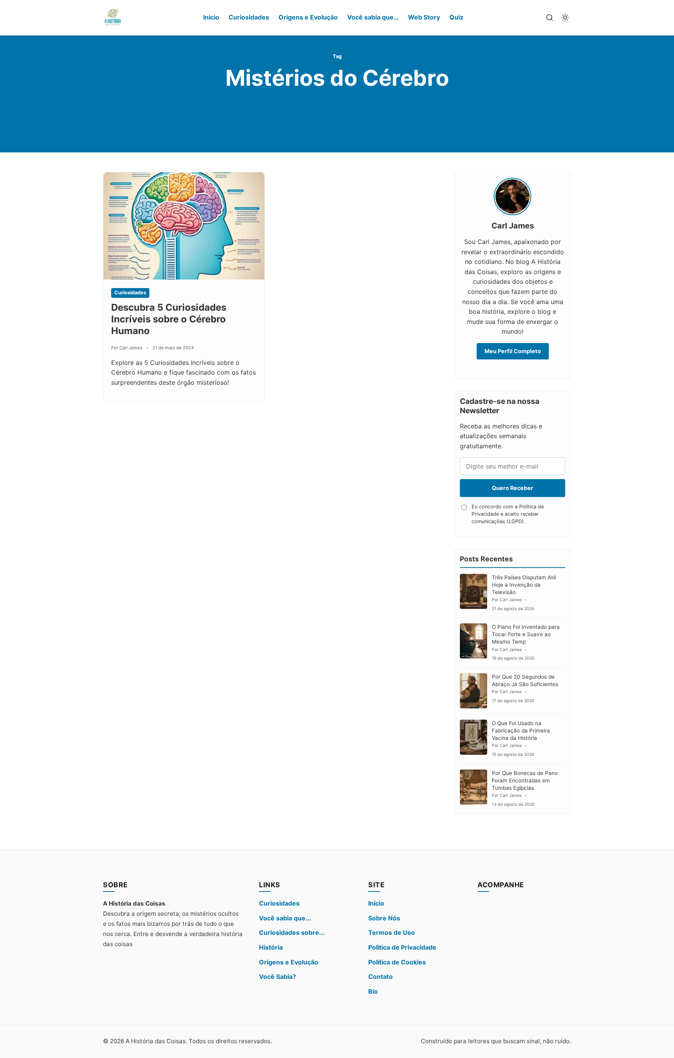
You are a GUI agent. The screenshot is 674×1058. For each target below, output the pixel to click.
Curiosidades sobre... (292, 932)
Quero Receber (512, 488)
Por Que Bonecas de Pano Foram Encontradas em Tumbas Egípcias (525, 780)
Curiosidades (249, 17)
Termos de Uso (391, 932)
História (271, 947)
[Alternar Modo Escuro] (565, 17)
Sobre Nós (384, 918)
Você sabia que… (373, 17)
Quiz (456, 17)
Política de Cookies (397, 962)
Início (211, 17)
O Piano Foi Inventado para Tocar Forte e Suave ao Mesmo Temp (526, 634)
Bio (373, 991)
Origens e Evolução (308, 17)
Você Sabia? (277, 976)
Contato (380, 976)
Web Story (424, 17)
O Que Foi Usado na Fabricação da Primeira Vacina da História (521, 730)
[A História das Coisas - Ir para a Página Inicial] (112, 17)
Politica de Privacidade (402, 947)
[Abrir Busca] (549, 17)
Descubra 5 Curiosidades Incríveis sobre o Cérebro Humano (168, 319)
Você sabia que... (285, 918)
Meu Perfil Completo (512, 351)
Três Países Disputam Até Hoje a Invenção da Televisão (524, 584)
